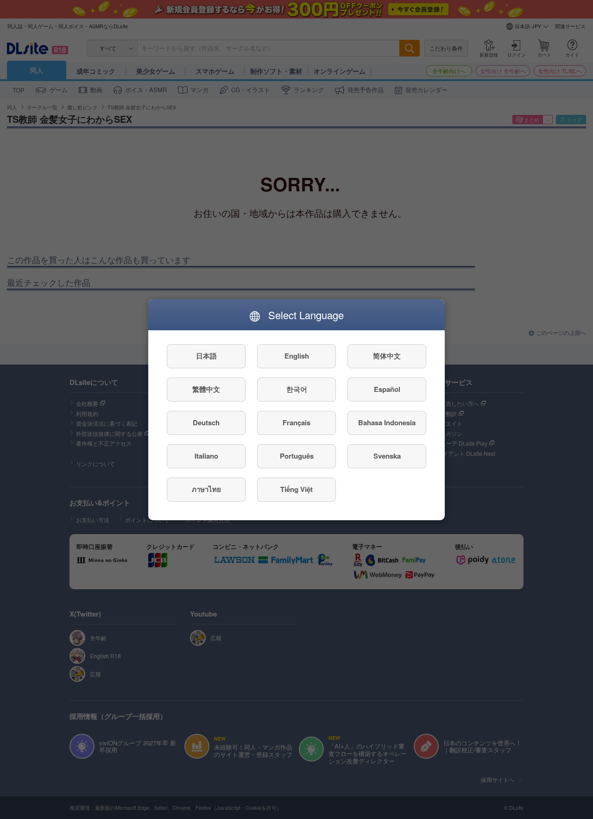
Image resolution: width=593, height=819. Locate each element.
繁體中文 (206, 389)
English (296, 356)
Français (296, 422)
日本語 (206, 356)
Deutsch (206, 422)
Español (387, 389)
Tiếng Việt (296, 489)
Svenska (387, 456)
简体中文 (387, 356)
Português (297, 456)
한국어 (296, 389)
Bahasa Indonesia (387, 422)
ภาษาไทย (206, 489)
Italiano (206, 456)
